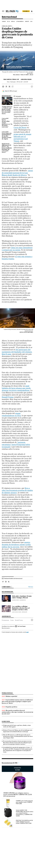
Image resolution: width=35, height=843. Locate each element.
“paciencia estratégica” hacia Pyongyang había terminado (16, 444)
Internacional (9, 17)
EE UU (8, 21)
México (13, 21)
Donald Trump (8, 397)
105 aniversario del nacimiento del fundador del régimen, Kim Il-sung (17, 352)
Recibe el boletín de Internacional (13, 578)
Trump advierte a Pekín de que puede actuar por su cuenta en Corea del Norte (7, 110)
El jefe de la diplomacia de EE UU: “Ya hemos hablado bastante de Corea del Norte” (7, 148)
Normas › (30, 586)
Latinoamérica (20, 21)
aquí (27, 632)
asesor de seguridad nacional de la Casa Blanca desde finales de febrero (17, 173)
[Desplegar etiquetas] (32, 620)
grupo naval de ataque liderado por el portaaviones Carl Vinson (22, 137)
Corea (12, 620)
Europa (4, 21)
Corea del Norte (7, 26)
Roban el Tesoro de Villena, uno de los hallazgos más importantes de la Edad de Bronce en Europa (17, 730)
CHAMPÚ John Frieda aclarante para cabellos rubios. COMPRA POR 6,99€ (24, 802)
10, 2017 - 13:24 (22, 81)
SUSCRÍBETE (26, 11)
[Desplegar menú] (3, 11)
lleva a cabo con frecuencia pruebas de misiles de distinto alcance (17, 490)
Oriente (27, 21)
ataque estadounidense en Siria (11, 414)
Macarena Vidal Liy (11, 79)
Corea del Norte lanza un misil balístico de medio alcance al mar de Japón (6, 135)
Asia (31, 21)
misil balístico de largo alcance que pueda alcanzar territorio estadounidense (16, 388)
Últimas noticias (7, 693)
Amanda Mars (26, 79)
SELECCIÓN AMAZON (17, 769)
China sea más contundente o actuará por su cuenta (17, 249)
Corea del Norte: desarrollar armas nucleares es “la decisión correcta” (7, 123)
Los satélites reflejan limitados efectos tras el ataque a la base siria (21, 608)
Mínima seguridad (11, 696)
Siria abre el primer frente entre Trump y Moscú (22, 597)
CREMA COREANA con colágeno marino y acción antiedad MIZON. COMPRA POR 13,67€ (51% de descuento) (17, 794)
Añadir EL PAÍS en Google (11, 91)
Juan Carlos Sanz (16, 612)
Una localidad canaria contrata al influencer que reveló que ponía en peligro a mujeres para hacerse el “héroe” (17, 701)
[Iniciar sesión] (31, 11)
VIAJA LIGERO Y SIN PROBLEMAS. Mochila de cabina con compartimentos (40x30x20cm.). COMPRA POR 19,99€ (24, 813)
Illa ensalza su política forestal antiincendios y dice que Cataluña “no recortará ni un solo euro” (17, 712)
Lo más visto (6, 721)
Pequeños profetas (11, 707)
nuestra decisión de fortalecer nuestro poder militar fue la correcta (16, 544)
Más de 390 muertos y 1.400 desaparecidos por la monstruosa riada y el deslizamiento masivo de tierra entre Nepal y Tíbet (18, 736)
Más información (6, 628)
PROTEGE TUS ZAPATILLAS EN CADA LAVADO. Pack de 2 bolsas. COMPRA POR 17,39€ (24, 822)
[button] (17, 60)
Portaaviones (5, 620)
